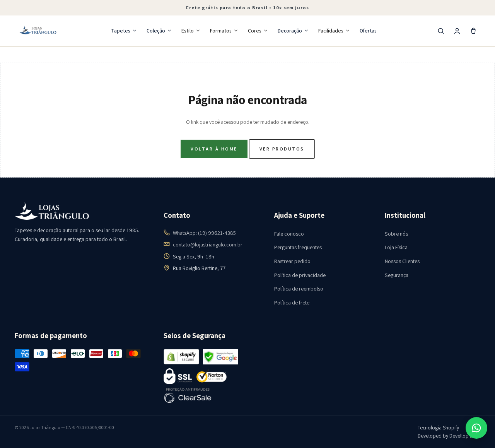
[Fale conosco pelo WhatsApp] (476, 428)
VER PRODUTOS (281, 148)
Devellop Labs (464, 435)
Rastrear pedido (292, 261)
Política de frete (291, 302)
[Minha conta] (457, 31)
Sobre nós (396, 233)
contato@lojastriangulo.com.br (207, 244)
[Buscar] (441, 31)
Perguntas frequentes (298, 247)
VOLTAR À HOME (214, 148)
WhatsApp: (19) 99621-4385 (204, 232)
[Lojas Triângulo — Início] (38, 31)
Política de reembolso (298, 288)
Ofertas (368, 30)
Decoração (290, 30)
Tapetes (120, 30)
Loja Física (396, 247)
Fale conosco (289, 233)
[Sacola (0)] (473, 31)
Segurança (396, 275)
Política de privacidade (300, 275)
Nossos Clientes (402, 261)
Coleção (156, 30)
